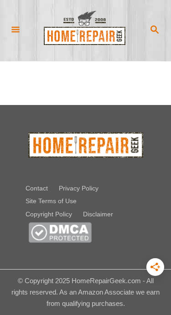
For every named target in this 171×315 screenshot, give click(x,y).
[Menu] (15, 30)
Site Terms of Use (51, 201)
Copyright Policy (49, 214)
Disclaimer (98, 214)
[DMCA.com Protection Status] (60, 239)
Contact (37, 188)
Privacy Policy (78, 188)
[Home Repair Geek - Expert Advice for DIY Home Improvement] (84, 30)
